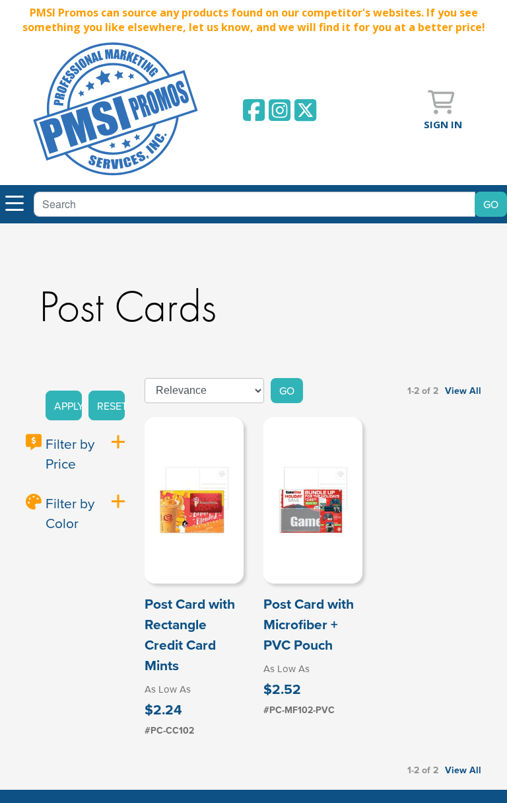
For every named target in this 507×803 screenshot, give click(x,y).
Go (286, 390)
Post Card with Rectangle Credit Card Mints (190, 634)
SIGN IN (443, 124)
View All (463, 390)
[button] (64, 406)
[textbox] (254, 204)
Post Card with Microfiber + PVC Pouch (308, 624)
